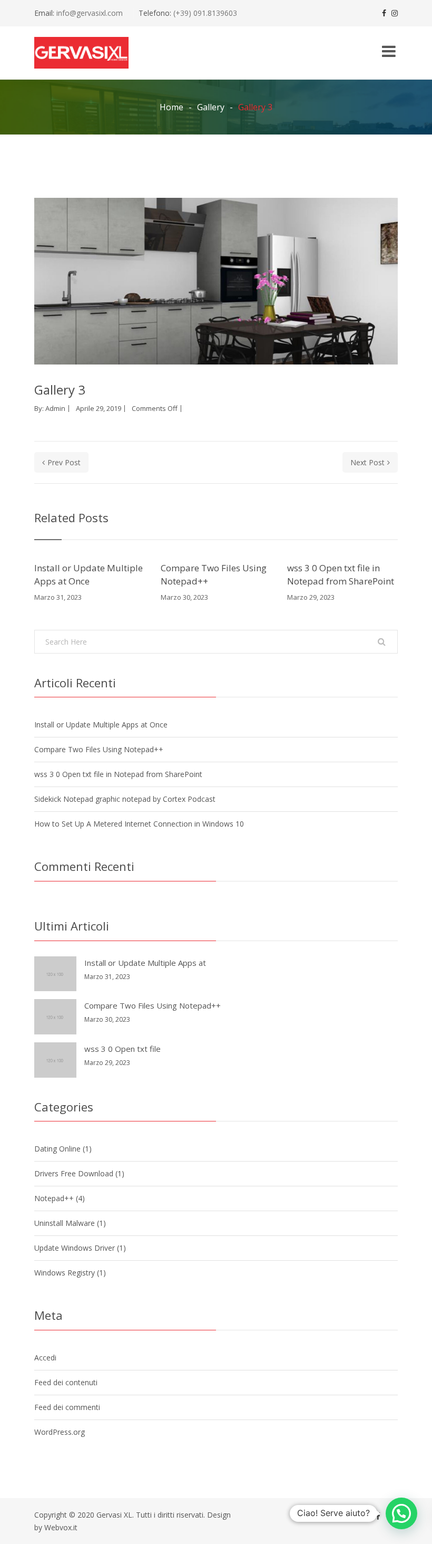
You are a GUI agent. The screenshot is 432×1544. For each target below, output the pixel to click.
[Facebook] (384, 13)
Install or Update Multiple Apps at (145, 962)
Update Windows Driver (74, 1248)
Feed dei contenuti (65, 1382)
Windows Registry (64, 1273)
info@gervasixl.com (89, 13)
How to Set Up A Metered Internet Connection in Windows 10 (139, 824)
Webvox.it (60, 1527)
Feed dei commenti (67, 1407)
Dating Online (57, 1149)
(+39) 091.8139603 (204, 13)
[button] (401, 1513)
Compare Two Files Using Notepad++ (214, 575)
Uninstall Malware (64, 1223)
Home (171, 107)
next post (367, 462)
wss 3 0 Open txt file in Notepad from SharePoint (340, 575)
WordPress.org (59, 1432)
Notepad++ (54, 1198)
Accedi (45, 1358)
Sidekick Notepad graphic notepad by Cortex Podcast (124, 799)
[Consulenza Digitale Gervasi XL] (81, 53)
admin (55, 408)
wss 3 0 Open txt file (122, 1048)
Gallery (210, 107)
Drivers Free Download (73, 1173)
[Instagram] (394, 13)
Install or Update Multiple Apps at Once (88, 575)
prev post (64, 462)
